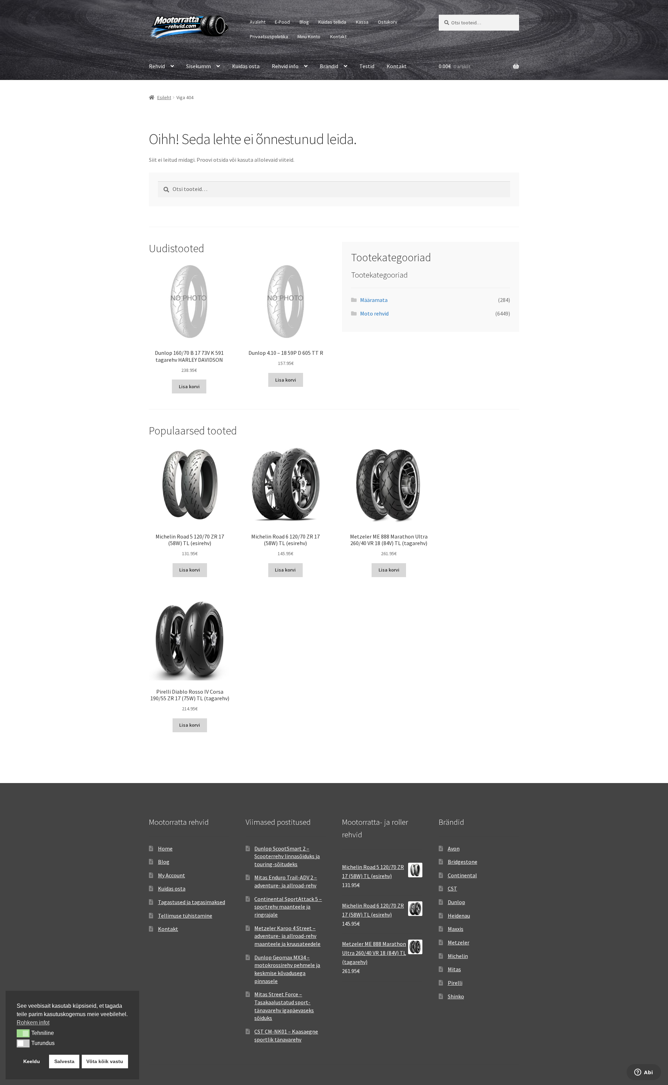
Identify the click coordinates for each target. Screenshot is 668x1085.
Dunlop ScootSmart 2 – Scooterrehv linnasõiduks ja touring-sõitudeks (287, 856)
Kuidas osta (246, 66)
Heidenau (459, 915)
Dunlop (456, 902)
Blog (304, 22)
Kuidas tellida (332, 22)
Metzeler (458, 942)
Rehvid (157, 66)
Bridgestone (462, 861)
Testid (366, 66)
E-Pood (282, 22)
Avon (454, 848)
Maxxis (455, 928)
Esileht (164, 97)
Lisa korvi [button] (189, 386)
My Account (171, 875)
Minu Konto (308, 36)
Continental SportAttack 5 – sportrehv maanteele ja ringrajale (288, 906)
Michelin (458, 955)
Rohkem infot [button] (33, 1023)
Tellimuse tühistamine (185, 915)
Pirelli (455, 982)
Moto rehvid (374, 313)
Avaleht (257, 22)
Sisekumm (198, 66)
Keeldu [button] (31, 1061)
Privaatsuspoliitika (269, 36)
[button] (23, 1033)
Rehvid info (285, 66)
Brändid (329, 66)
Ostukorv (387, 22)
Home (165, 848)
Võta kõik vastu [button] (104, 1061)
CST (452, 888)
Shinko (456, 996)
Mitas (454, 969)
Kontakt (338, 36)
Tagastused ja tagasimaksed (191, 902)
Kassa (362, 22)
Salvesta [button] (64, 1061)
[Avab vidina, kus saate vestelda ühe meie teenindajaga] (644, 1073)
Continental (462, 875)
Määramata (374, 299)
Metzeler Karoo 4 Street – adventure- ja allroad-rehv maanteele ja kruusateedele (287, 936)
